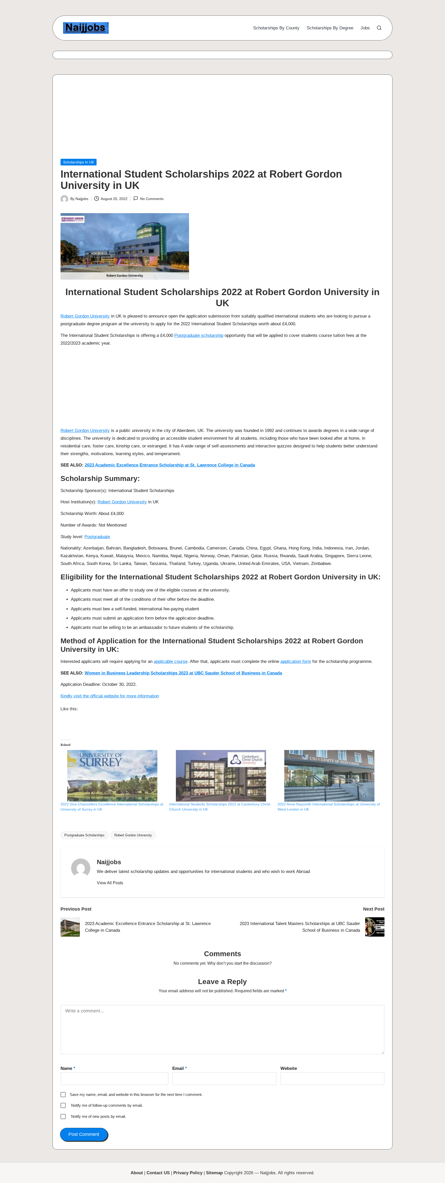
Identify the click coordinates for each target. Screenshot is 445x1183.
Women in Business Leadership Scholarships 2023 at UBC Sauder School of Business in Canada (183, 673)
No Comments (151, 199)
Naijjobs (109, 862)
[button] (110, 883)
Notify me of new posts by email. (98, 1116)
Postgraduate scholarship (198, 335)
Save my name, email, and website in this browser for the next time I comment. (136, 1094)
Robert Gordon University (85, 316)
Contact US (158, 1172)
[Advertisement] (215, 121)
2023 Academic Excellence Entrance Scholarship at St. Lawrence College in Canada (170, 465)
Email (179, 1068)
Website (288, 1068)
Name (68, 1068)
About (137, 1172)
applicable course (170, 661)
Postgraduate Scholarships (84, 835)
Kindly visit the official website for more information (110, 696)
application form (295, 661)
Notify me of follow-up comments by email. (107, 1105)
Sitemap (214, 1172)
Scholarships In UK (78, 162)
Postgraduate (97, 536)
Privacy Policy (187, 1172)
